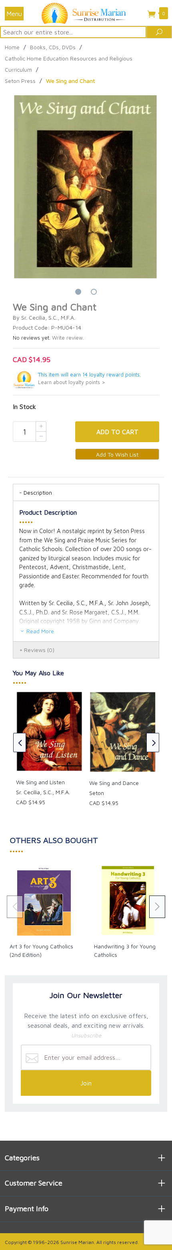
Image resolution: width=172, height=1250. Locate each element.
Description (38, 492)
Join (86, 1083)
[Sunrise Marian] (86, 12)
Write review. (68, 338)
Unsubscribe (86, 1035)
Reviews (39, 649)
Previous (19, 742)
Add (117, 431)
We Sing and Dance (114, 782)
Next (152, 742)
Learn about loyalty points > (71, 382)
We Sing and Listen (40, 782)
